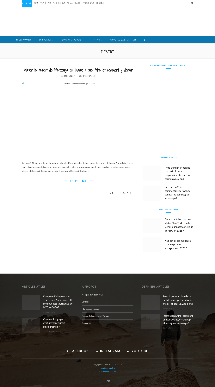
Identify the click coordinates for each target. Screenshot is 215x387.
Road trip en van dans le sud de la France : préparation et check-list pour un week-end (71, 3)
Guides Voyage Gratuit (122, 39)
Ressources (86, 323)
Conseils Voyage (71, 39)
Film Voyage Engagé (90, 309)
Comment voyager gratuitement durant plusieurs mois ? (54, 323)
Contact (85, 302)
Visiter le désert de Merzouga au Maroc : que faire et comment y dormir (78, 70)
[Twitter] (124, 193)
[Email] (131, 193)
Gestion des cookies (107, 371)
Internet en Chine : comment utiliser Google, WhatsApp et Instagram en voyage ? (178, 319)
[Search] (192, 3)
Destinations (45, 39)
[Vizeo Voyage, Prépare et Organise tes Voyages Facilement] (107, 21)
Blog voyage (23, 39)
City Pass (96, 39)
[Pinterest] (127, 193)
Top (108, 381)
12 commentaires (87, 76)
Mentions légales (107, 368)
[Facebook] (120, 193)
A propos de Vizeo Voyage (93, 295)
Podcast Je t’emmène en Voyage (95, 316)
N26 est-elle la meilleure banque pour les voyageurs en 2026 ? (178, 244)
